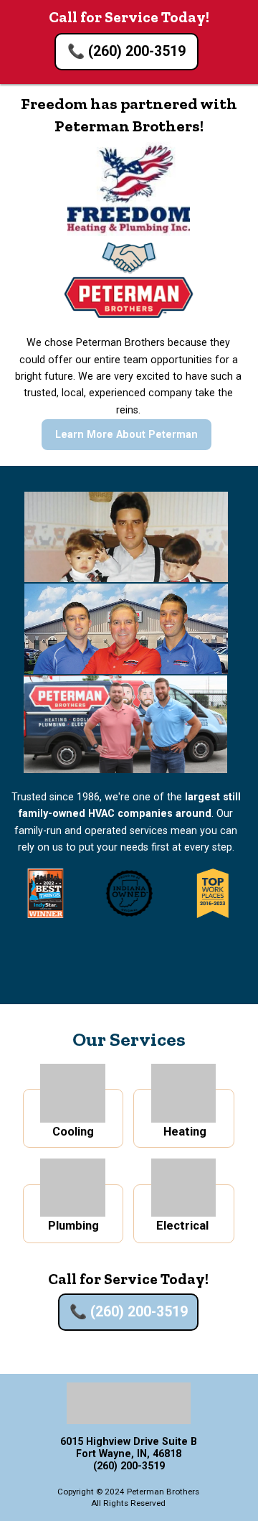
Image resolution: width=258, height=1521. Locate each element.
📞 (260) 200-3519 (126, 51)
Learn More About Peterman (126, 434)
